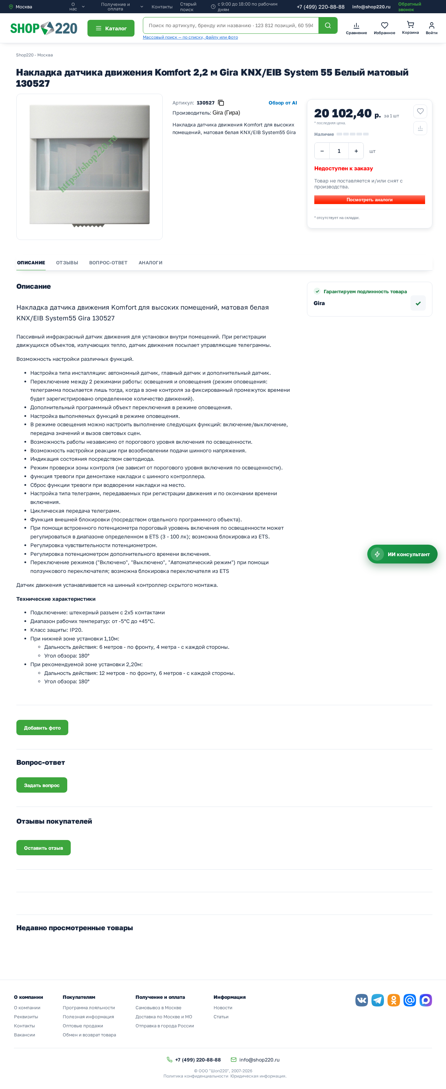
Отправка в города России (165, 1025)
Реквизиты (26, 1016)
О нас (73, 6)
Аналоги (150, 262)
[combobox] (38, 6)
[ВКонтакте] (361, 1000)
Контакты (162, 6)
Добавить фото (42, 728)
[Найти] (327, 25)
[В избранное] (420, 111)
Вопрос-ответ (108, 262)
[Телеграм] (377, 1000)
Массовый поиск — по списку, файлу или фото (190, 37)
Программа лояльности (89, 1007)
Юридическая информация (257, 1076)
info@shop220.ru (371, 6)
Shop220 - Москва (34, 54)
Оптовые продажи (83, 1025)
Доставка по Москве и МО (164, 1016)
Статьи (221, 1016)
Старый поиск (188, 6)
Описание (31, 262)
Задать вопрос (42, 785)
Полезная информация (88, 1016)
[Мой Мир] (409, 1000)
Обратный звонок (409, 6)
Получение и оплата (115, 6)
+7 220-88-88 (321, 6)
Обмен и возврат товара (89, 1034)
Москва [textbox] (24, 6)
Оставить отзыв (43, 848)
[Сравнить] (420, 128)
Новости (223, 1007)
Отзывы (67, 262)
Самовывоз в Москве (159, 1007)
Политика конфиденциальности (195, 1076)
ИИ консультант (409, 554)
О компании (27, 1007)
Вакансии (24, 1034)
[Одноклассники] (393, 1000)
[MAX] (426, 1000)
